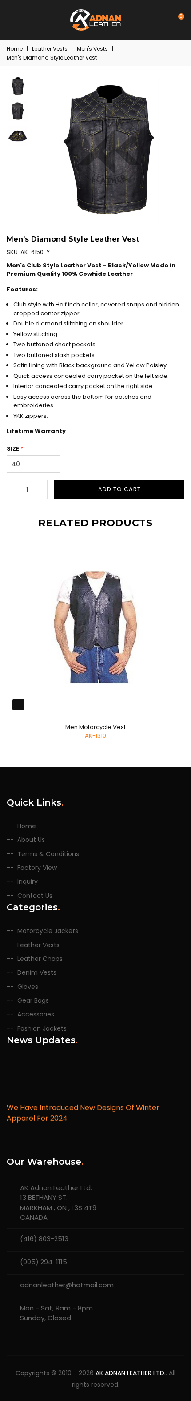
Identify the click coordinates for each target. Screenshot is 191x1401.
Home (15, 48)
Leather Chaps (40, 958)
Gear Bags (33, 1000)
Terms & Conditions (48, 854)
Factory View (37, 867)
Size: (15, 449)
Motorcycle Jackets (47, 931)
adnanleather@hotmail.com (67, 1285)
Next (177, 644)
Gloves (27, 986)
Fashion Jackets (42, 1028)
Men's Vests (92, 48)
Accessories (35, 1014)
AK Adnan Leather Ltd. (131, 1373)
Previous (13, 644)
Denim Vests (36, 972)
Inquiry (27, 881)
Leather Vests (50, 48)
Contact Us (34, 895)
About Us (31, 839)
